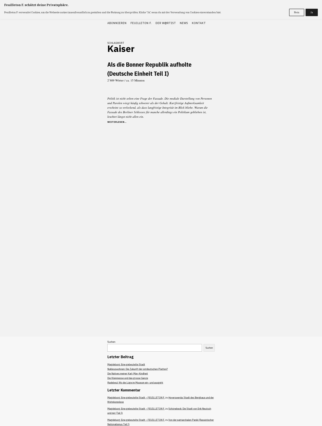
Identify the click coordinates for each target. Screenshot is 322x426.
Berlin (91, 84)
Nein (296, 12)
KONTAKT (199, 23)
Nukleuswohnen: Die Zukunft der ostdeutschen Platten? (137, 369)
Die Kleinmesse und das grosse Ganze (127, 378)
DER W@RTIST (165, 23)
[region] (161, 9)
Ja (311, 12)
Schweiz (98, 102)
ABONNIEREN (117, 23)
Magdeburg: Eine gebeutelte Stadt (126, 364)
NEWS (184, 23)
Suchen (111, 341)
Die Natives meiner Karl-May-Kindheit (127, 373)
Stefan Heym (81, 108)
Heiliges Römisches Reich (91, 90)
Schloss (88, 102)
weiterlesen (115, 122)
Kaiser (79, 102)
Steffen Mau (96, 108)
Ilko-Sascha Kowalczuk (91, 96)
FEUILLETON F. (141, 23)
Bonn (99, 84)
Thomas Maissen (95, 115)
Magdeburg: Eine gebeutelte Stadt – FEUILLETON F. (136, 397)
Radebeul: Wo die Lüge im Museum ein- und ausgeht (135, 382)
